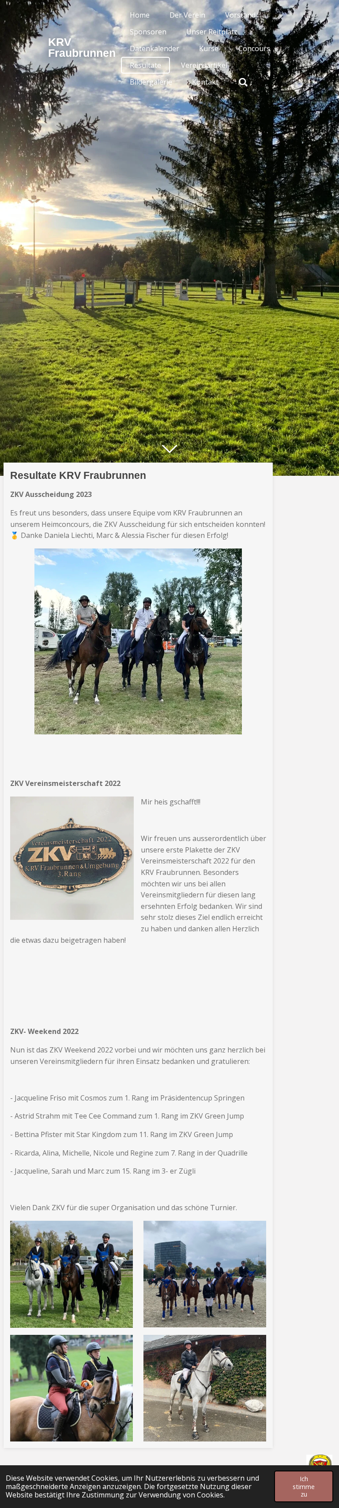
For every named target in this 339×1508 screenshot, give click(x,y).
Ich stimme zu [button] (304, 1486)
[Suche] (243, 82)
